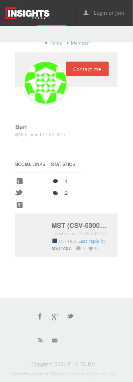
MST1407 (61, 248)
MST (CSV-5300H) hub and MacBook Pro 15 (80, 226)
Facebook (40, 317)
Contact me (87, 69)
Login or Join (108, 12)
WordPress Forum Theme (38, 374)
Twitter (71, 317)
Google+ (55, 317)
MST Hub (68, 241)
